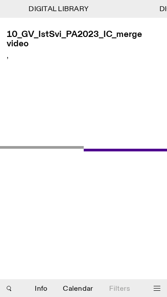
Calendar (78, 288)
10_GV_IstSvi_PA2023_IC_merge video (74, 39)
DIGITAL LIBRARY (58, 9)
